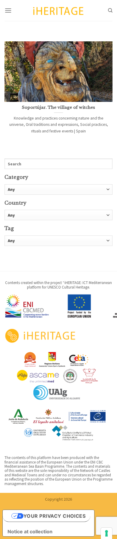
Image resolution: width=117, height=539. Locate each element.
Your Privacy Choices (54, 516)
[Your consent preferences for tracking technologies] (106, 533)
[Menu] (8, 10)
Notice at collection (30, 532)
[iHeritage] (58, 10)
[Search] (110, 10)
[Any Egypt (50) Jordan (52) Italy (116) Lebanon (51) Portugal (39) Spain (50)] (58, 215)
